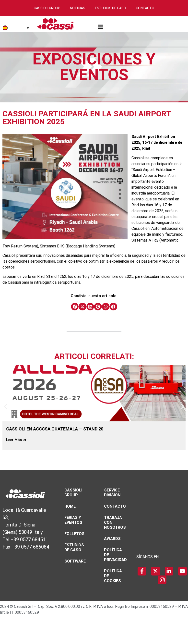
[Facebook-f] (142, 571)
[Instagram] (162, 579)
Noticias (77, 8)
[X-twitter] (155, 571)
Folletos (74, 533)
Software (75, 561)
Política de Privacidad (115, 555)
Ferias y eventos (73, 520)
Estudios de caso (74, 547)
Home (70, 506)
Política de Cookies (113, 576)
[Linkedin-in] (169, 571)
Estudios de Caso (110, 8)
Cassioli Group (47, 8)
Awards (112, 538)
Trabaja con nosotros (115, 522)
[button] (75, 307)
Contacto (145, 8)
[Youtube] (182, 571)
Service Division (112, 492)
